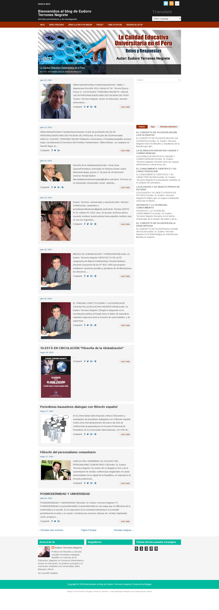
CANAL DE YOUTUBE (115, 24)
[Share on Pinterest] (95, 107)
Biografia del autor (134, 24)
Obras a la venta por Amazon (80, 24)
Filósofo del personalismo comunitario (68, 452)
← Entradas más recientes (50, 530)
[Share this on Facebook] (84, 107)
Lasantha (104, 591)
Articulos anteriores (168, 127)
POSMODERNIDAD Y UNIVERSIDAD (65, 493)
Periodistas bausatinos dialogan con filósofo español (78, 406)
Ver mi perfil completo (48, 573)
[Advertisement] (158, 103)
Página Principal (88, 530)
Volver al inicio (44, 4)
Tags (153, 127)
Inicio (42, 24)
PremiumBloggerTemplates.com (122, 591)
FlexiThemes (80, 591)
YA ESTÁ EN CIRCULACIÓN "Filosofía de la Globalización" (82, 348)
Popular (142, 127)
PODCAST (100, 24)
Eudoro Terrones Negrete (68, 547)
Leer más (125, 107)
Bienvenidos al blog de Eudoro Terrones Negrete (64, 13)
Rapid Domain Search (143, 591)
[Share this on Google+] (92, 107)
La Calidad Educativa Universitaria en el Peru (62, 68)
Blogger (148, 584)
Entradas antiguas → (124, 530)
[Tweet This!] (88, 107)
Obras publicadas (56, 24)
